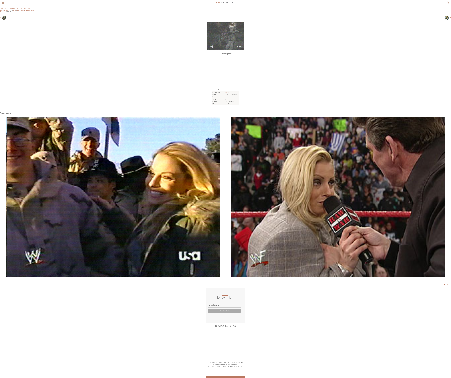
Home (1, 8)
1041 (229, 92)
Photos (7, 8)
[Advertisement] (225, 71)
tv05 (226, 92)
